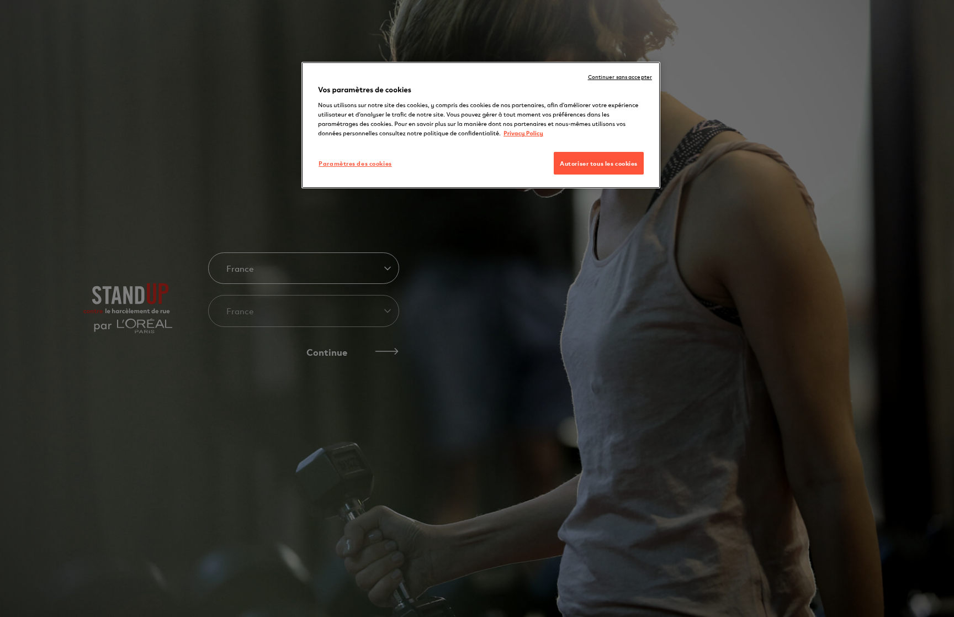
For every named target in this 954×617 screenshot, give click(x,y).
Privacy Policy (523, 132)
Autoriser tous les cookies (599, 163)
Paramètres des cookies (355, 163)
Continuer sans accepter (620, 76)
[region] (480, 125)
